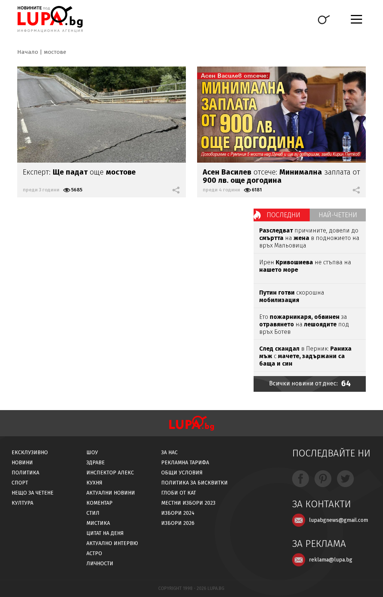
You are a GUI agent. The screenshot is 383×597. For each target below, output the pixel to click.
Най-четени (338, 215)
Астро (94, 553)
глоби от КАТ (178, 493)
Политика (25, 473)
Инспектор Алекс (110, 473)
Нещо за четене (32, 493)
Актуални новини (110, 493)
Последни (283, 215)
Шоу (92, 452)
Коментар (99, 503)
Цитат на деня (105, 533)
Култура (22, 503)
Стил (92, 513)
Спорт (20, 483)
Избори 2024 (177, 513)
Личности (99, 563)
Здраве (95, 462)
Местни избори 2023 (188, 503)
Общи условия (182, 473)
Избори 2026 (177, 523)
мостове (55, 52)
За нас (169, 452)
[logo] (50, 19)
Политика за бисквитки (194, 483)
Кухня (94, 483)
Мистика (98, 523)
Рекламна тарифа (185, 462)
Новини (22, 462)
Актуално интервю (112, 543)
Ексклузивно (30, 452)
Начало (27, 52)
